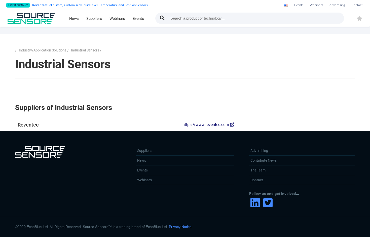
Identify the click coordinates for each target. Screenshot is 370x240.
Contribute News (263, 160)
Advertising (337, 5)
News (74, 18)
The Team (258, 170)
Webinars (316, 5)
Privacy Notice (180, 227)
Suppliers (94, 18)
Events (299, 5)
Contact (357, 5)
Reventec (124, 125)
